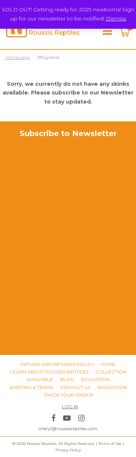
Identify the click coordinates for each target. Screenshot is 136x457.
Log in (70, 406)
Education (95, 379)
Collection (111, 372)
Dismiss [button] (116, 18)
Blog (67, 379)
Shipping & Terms (31, 387)
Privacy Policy (68, 450)
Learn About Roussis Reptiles (49, 372)
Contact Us (75, 387)
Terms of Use (110, 443)
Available (40, 379)
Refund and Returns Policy (57, 364)
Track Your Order (68, 395)
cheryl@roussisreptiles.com (68, 428)
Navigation (112, 387)
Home (108, 364)
